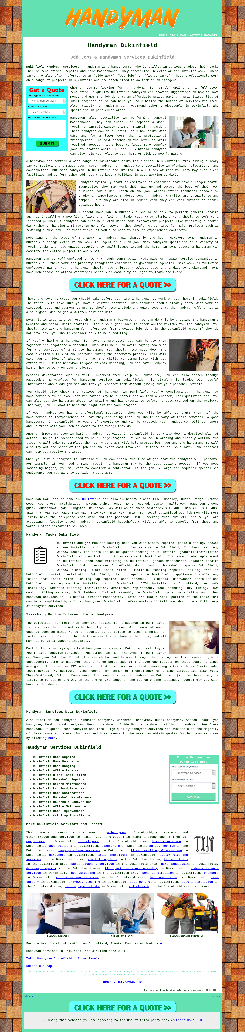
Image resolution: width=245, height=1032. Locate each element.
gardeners (57, 855)
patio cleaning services (92, 864)
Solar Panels (89, 958)
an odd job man (162, 846)
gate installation (197, 882)
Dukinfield (91, 499)
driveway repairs (41, 868)
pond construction (158, 873)
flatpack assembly (117, 592)
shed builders (60, 846)
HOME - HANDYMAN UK (122, 982)
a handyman (116, 832)
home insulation (166, 841)
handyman (139, 88)
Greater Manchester (105, 597)
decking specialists (82, 886)
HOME (162, 35)
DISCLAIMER (210, 35)
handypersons (133, 166)
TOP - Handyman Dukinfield (49, 958)
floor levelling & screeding (156, 850)
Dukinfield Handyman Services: (53, 66)
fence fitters (176, 859)
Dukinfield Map (39, 966)
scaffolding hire (102, 859)
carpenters (35, 841)
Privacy (216, 996)
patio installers (113, 855)
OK (200, 1020)
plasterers (111, 846)
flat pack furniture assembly (131, 868)
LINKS (172, 35)
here (52, 738)
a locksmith (139, 886)
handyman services (105, 434)
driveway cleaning (84, 882)
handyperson (36, 396)
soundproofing (83, 873)
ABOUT (183, 35)
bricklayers (88, 841)
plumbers (211, 873)
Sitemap (29, 996)
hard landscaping (176, 864)
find (40, 720)
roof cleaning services (77, 877)
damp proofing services (79, 850)
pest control (141, 882)
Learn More (185, 1020)
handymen (89, 131)
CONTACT (195, 35)
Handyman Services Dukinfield (63, 747)
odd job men (69, 384)
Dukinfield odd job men (77, 543)
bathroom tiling (164, 877)
